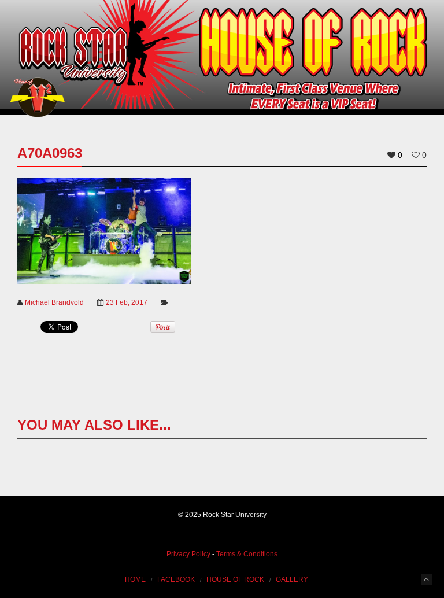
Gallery (292, 579)
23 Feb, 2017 (126, 302)
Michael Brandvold (54, 302)
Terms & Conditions (247, 554)
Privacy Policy (188, 554)
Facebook (176, 579)
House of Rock (235, 579)
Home (135, 579)
